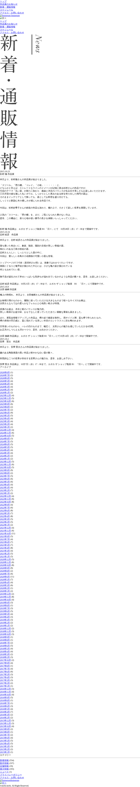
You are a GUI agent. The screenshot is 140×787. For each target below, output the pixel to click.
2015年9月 (5, 729)
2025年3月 (5, 421)
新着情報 (4, 760)
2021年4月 (5, 548)
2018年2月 (5, 657)
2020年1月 (5, 591)
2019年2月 (5, 623)
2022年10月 (5, 502)
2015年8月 (5, 732)
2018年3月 (5, 654)
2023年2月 (5, 490)
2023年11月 (5, 464)
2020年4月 (5, 582)
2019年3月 (5, 620)
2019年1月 (5, 625)
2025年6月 (5, 413)
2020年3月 (5, 585)
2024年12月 (5, 430)
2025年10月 (5, 401)
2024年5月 (5, 447)
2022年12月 (5, 496)
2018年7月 (5, 643)
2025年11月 (5, 398)
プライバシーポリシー (11, 775)
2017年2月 (5, 683)
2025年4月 (5, 418)
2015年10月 (5, 726)
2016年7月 (5, 703)
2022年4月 (5, 516)
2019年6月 (5, 611)
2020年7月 (5, 574)
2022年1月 (5, 525)
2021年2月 (5, 553)
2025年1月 (5, 427)
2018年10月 (5, 634)
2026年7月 (5, 375)
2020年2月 (5, 588)
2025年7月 (5, 410)
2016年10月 (5, 694)
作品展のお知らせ (9, 4)
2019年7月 (5, 608)
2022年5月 (5, 513)
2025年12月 (5, 395)
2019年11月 (5, 597)
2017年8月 (5, 666)
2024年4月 (5, 450)
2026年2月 (5, 389)
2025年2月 (5, 424)
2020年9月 (5, 568)
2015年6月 (5, 738)
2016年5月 (5, 709)
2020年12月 (5, 559)
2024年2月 (5, 456)
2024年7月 (5, 441)
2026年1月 (5, 392)
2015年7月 (5, 735)
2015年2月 (5, 749)
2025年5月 (5, 415)
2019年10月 (5, 600)
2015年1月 (5, 752)
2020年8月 (5, 571)
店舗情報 (4, 766)
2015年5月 (5, 740)
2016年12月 (5, 689)
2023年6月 (5, 479)
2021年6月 (5, 542)
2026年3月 (5, 387)
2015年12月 (5, 720)
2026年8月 (5, 372)
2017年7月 (5, 669)
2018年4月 (5, 651)
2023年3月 (5, 487)
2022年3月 (5, 519)
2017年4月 (5, 677)
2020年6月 (5, 576)
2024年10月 (5, 436)
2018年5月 (5, 648)
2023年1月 (5, 493)
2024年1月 (5, 459)
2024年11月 (5, 433)
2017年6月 (5, 671)
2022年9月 (5, 505)
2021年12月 (5, 528)
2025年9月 (5, 404)
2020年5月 (5, 579)
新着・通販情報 (7, 7)
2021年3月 (5, 551)
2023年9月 (5, 470)
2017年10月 (5, 660)
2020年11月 (5, 562)
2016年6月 (5, 706)
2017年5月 (5, 674)
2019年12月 (5, 594)
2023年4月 (5, 484)
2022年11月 (5, 499)
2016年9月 (5, 697)
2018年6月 (5, 646)
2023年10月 (5, 467)
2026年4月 (5, 384)
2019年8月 (5, 605)
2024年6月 (5, 444)
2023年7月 (5, 476)
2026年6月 (5, 378)
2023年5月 (5, 482)
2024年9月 (5, 438)
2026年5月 (5, 381)
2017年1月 (5, 686)
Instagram (15, 15)
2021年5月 (5, 545)
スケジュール (6, 10)
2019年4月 (5, 617)
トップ (3, 1)
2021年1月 (5, 556)
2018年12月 (5, 628)
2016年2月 (5, 717)
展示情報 (4, 769)
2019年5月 (5, 614)
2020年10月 (5, 565)
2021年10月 (5, 533)
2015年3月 (5, 746)
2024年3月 (5, 453)
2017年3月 (5, 680)
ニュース (4, 772)
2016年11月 (5, 692)
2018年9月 (5, 637)
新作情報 (4, 763)
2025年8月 (5, 407)
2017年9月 (5, 663)
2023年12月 (5, 461)
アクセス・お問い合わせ (12, 13)
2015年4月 (5, 743)
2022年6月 (5, 510)
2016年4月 (5, 712)
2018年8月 (5, 640)
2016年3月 (5, 715)
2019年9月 (5, 602)
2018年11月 (5, 631)
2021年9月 (5, 536)
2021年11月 (5, 530)
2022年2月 (5, 522)
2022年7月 (5, 507)
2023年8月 (5, 473)
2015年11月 (5, 723)
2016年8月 (5, 700)
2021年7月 (5, 539)
